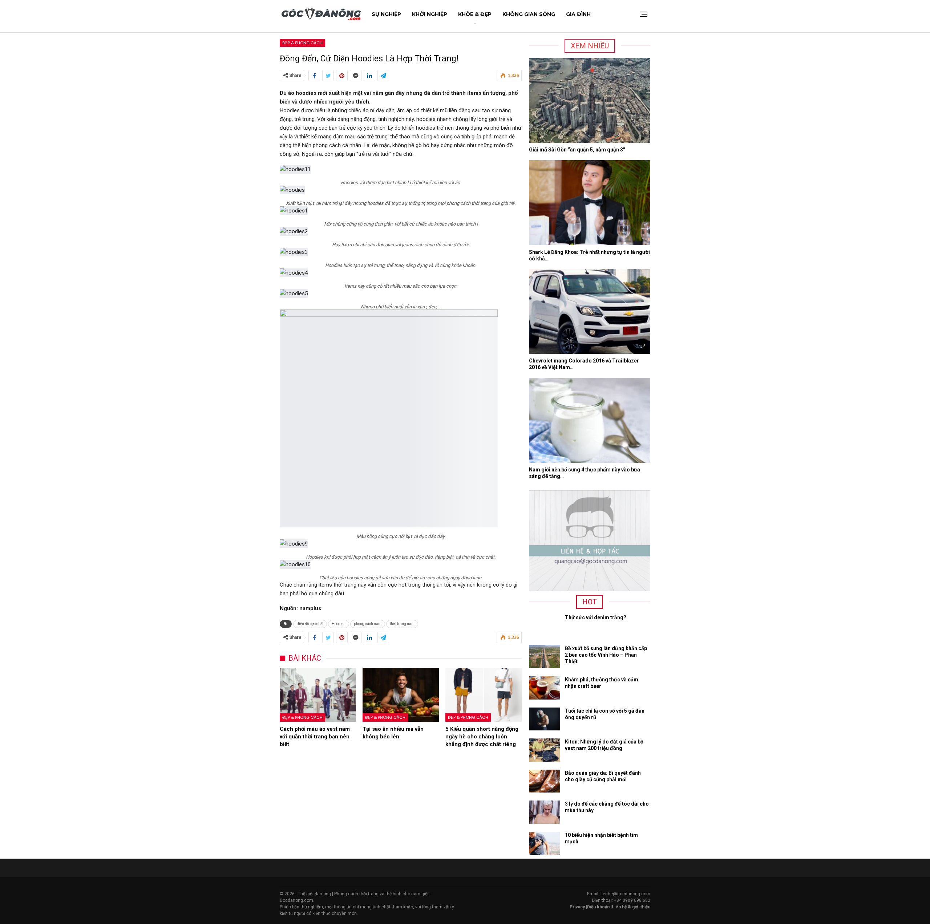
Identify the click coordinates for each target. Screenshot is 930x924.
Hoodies (338, 624)
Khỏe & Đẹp (475, 14)
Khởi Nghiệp (429, 14)
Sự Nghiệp (386, 14)
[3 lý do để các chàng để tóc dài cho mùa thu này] (544, 812)
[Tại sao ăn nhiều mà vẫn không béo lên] (401, 694)
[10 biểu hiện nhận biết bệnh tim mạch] (544, 843)
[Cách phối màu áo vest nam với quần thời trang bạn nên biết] (318, 694)
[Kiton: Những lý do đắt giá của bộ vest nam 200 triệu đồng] (544, 750)
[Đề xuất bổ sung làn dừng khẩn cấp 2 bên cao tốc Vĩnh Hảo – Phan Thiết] (544, 656)
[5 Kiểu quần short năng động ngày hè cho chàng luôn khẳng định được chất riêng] (483, 694)
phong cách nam (367, 624)
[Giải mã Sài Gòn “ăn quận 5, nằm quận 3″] (589, 100)
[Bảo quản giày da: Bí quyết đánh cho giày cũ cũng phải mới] (544, 781)
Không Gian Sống (528, 14)
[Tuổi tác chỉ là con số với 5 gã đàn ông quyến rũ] (544, 719)
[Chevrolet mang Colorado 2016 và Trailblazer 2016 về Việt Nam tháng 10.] (589, 311)
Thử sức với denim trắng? (595, 617)
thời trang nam (402, 624)
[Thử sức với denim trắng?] (544, 625)
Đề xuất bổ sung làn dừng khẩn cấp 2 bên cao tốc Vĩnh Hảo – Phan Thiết (606, 654)
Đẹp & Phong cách (302, 43)
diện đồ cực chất (310, 624)
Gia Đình (578, 14)
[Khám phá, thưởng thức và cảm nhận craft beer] (544, 688)
